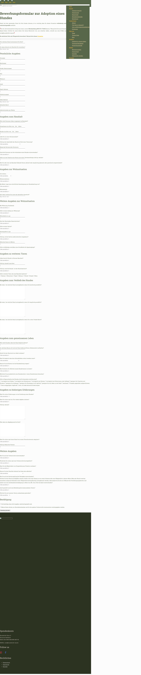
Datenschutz (6, 662)
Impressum (6, 664)
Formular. (40, 36)
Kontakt (5, 666)
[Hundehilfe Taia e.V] (7, 2)
